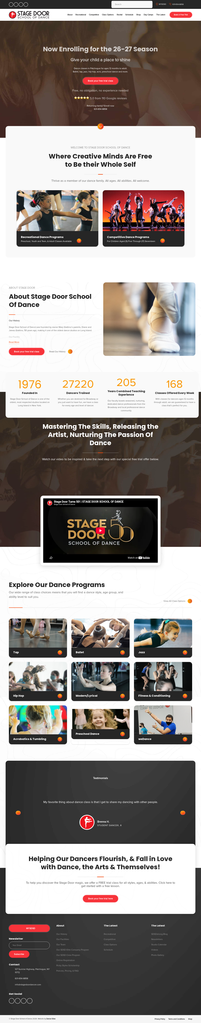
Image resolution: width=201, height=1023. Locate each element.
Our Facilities (62, 939)
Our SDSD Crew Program (68, 955)
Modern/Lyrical (86, 696)
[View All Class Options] (188, 601)
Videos (154, 950)
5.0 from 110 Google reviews (108, 98)
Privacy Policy (160, 1019)
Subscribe (19, 954)
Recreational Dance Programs (42, 237)
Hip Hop (18, 696)
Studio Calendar (159, 945)
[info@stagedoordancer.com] (12, 984)
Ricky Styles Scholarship (67, 965)
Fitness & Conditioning (154, 696)
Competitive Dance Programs (128, 237)
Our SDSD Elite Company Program (72, 950)
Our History (61, 934)
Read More (14, 342)
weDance (144, 739)
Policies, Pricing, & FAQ (67, 971)
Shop (190, 1019)
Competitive (110, 939)
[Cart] (189, 4)
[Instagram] (21, 4)
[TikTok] (26, 4)
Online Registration (65, 960)
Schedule (108, 950)
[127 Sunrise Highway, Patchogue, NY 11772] (12, 970)
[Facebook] (11, 4)
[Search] (148, 4)
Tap (16, 652)
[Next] (182, 813)
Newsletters (157, 939)
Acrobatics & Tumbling (29, 739)
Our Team (60, 945)
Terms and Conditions (176, 1019)
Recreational (110, 934)
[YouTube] (16, 4)
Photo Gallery (157, 955)
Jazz (141, 652)
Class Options (110, 945)
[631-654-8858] (12, 978)
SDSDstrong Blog (159, 934)
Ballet (80, 652)
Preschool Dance (87, 734)
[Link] (29, 15)
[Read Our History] (68, 351)
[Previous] (18, 813)
